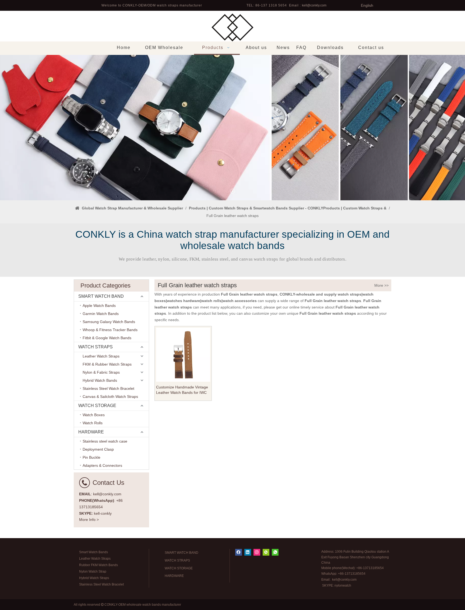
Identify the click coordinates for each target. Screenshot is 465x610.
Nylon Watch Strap (92, 571)
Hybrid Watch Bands (100, 380)
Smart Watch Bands (93, 552)
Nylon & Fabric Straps (101, 372)
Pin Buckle (91, 457)
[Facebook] (238, 552)
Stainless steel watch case (105, 441)
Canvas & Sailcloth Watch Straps (110, 396)
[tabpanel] (232, 127)
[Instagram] (256, 552)
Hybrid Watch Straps (94, 578)
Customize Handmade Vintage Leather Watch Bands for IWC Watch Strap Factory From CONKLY (182, 390)
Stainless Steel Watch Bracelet (108, 388)
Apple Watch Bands (99, 305)
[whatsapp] (275, 552)
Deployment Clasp (98, 449)
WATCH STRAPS (95, 347)
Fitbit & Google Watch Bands (107, 338)
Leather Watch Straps (101, 356)
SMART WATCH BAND (101, 296)
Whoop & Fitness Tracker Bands (110, 330)
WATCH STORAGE (97, 405)
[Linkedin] (247, 552)
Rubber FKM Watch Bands (98, 565)
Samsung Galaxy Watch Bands (109, 322)
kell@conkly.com (314, 5)
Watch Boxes (94, 415)
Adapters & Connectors (102, 465)
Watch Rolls (93, 423)
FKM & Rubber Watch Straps (107, 364)
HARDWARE (91, 432)
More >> (381, 285)
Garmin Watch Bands (101, 313)
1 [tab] (232, 191)
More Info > (89, 519)
